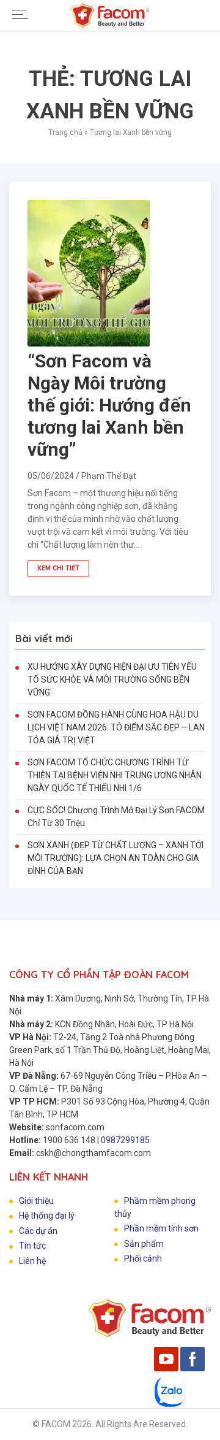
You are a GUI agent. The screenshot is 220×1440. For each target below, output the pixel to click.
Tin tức (32, 1245)
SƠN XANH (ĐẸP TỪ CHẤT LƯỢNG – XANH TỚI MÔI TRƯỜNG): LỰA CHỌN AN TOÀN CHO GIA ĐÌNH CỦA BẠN (116, 858)
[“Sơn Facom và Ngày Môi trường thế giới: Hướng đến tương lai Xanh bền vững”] (89, 343)
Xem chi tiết (58, 568)
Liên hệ (32, 1261)
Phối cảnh (143, 1258)
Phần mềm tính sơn (161, 1228)
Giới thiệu (36, 1201)
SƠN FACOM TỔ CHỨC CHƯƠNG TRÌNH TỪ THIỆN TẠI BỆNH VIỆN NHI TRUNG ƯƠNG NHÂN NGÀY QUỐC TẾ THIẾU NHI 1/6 (115, 775)
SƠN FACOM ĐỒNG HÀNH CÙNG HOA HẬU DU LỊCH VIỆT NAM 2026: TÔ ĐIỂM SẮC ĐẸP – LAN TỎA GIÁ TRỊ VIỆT (116, 727)
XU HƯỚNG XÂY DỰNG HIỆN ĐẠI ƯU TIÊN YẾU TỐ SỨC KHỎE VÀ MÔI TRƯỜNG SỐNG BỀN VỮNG (112, 679)
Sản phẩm (144, 1244)
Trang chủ (65, 132)
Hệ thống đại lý (47, 1215)
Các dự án (38, 1231)
